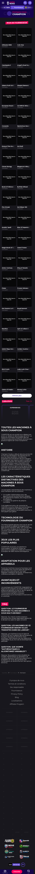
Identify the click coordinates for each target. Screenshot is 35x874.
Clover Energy (7, 161)
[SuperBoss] (11, 3)
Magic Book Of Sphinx (10, 239)
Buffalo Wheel (22, 181)
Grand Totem (22, 239)
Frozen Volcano (22, 278)
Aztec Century (7, 259)
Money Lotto (21, 376)
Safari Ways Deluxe (9, 337)
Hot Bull (20, 142)
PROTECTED (16, 851)
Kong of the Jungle (9, 142)
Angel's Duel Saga (23, 64)
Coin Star (20, 44)
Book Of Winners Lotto (10, 181)
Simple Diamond (23, 83)
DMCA (10, 851)
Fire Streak (6, 200)
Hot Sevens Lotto (8, 298)
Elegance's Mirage (23, 161)
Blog (17, 684)
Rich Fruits (5, 356)
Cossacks (5, 122)
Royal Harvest (22, 298)
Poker (4, 278)
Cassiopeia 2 (6, 64)
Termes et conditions (17, 670)
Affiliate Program (17, 691)
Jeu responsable (17, 674)
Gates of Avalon (7, 376)
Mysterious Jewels (23, 122)
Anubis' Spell (6, 220)
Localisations (16, 687)
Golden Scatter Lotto (25, 337)
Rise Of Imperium (23, 220)
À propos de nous (17, 667)
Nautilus (5, 317)
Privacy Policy (17, 680)
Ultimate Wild (7, 44)
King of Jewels (22, 259)
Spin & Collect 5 (23, 317)
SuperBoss (4, 659)
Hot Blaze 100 (22, 200)
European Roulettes (9, 103)
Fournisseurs (18, 7)
